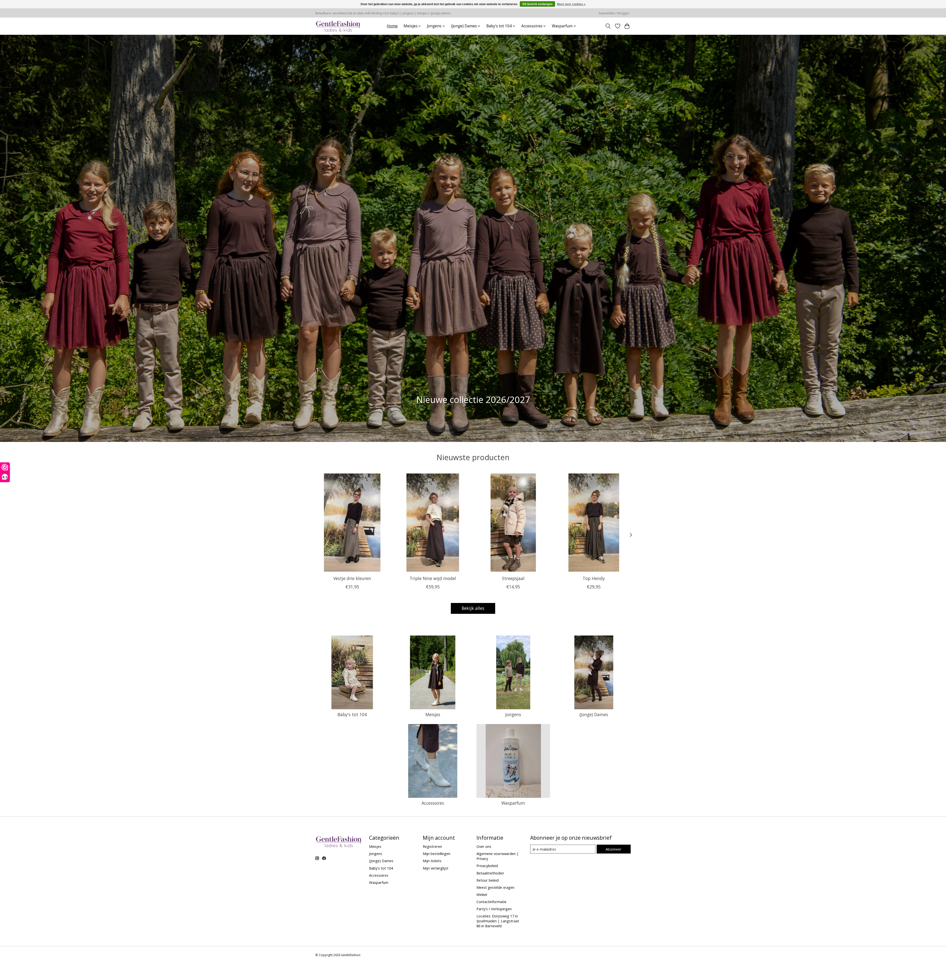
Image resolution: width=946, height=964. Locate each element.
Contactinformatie (491, 901)
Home (392, 26)
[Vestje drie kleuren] (352, 522)
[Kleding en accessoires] (338, 26)
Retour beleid (487, 880)
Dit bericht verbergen (537, 4)
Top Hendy (594, 578)
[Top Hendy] (594, 522)
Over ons (483, 846)
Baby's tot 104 (352, 714)
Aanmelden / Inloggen (614, 13)
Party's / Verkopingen (494, 908)
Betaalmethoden (490, 873)
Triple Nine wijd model (433, 578)
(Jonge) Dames (593, 714)
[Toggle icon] (608, 26)
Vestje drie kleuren (352, 578)
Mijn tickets (432, 860)
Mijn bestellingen (436, 853)
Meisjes (432, 714)
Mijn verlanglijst (435, 868)
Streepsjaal (513, 578)
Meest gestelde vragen (495, 887)
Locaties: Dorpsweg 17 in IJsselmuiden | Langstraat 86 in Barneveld (497, 920)
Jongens (513, 714)
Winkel (481, 894)
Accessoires (433, 803)
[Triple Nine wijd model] (433, 522)
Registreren (432, 846)
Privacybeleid (487, 865)
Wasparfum (513, 803)
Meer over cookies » (571, 4)
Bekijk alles (473, 608)
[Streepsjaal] (513, 522)
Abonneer (614, 849)
